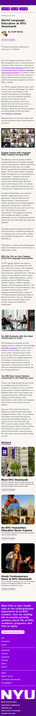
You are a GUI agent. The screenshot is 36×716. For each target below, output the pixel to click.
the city (10, 263)
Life (2, 638)
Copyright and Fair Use (10, 679)
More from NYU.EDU (9, 702)
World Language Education (13, 67)
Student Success (8, 713)
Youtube (4, 660)
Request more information (11, 632)
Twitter (14, 9)
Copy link (23, 9)
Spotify (4, 667)
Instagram (5, 650)
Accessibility (6, 683)
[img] (18, 461)
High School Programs (10, 710)
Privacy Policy (7, 676)
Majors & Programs (8, 40)
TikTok (3, 664)
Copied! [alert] (23, 11)
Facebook (4, 9)
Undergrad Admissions (10, 705)
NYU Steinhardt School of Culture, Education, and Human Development (17, 71)
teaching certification (13, 113)
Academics (5, 641)
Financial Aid (6, 708)
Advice (4, 645)
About (3, 673)
